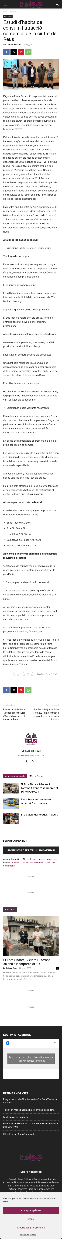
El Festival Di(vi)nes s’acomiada (19, 1134)
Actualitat (14, 11)
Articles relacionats (15, 776)
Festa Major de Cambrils (15, 1117)
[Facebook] (6, 52)
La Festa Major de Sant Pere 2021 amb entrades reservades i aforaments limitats (46, 714)
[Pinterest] (21, 52)
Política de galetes (28, 1234)
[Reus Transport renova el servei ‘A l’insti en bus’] (11, 803)
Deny (31, 1218)
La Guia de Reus (14, 44)
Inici (5, 11)
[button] (5, 4)
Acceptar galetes (31, 1210)
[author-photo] (31, 746)
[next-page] (10, 830)
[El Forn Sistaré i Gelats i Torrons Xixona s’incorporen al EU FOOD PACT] (11, 788)
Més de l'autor (36, 776)
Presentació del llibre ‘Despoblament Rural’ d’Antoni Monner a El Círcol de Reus (14, 714)
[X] (13, 52)
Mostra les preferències (31, 1227)
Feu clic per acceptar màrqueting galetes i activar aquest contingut (31, 1059)
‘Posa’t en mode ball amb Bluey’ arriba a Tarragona (29, 1110)
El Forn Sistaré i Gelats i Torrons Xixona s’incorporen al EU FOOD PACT (39, 788)
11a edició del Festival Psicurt (39, 814)
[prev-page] (5, 830)
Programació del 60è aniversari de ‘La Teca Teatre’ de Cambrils (30, 1101)
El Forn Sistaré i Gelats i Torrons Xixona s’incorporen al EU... (26, 962)
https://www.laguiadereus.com (31, 755)
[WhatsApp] (28, 52)
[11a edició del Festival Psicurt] (11, 818)
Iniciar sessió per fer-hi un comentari (31, 850)
